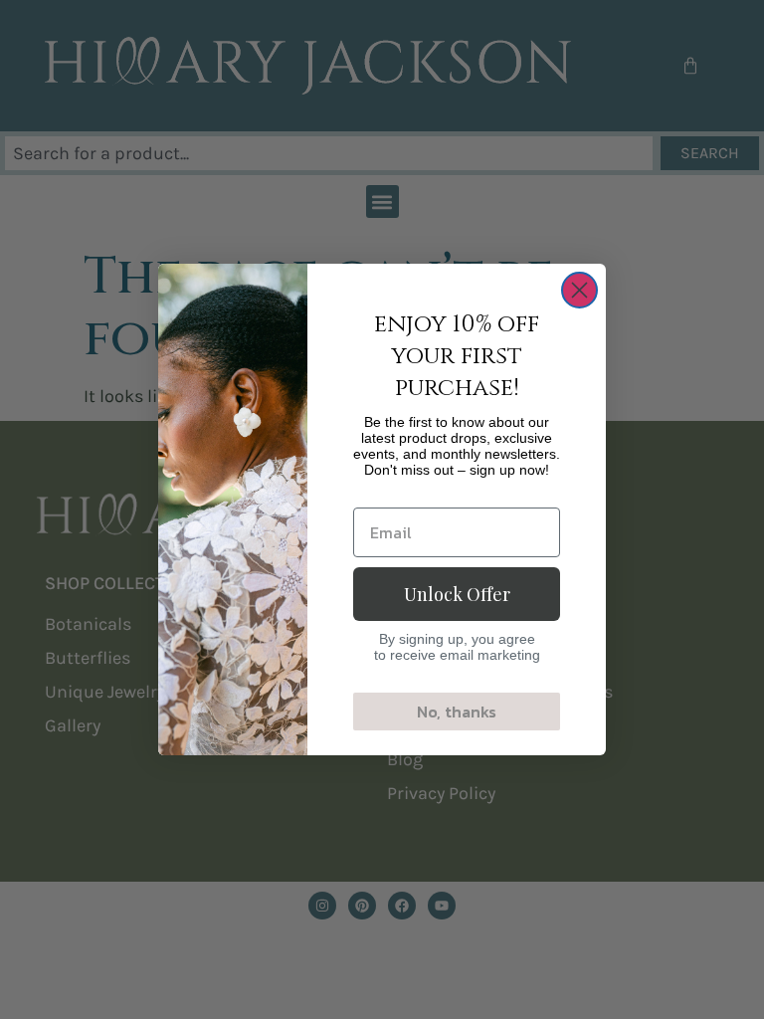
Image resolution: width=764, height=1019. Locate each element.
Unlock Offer (457, 594)
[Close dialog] (579, 290)
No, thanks (456, 711)
